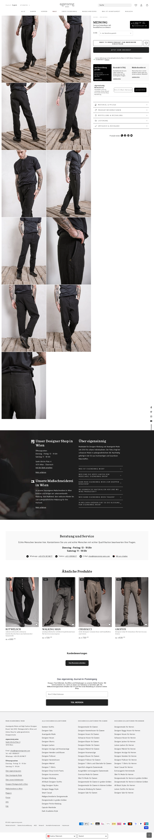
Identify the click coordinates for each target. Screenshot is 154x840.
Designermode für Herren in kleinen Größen (131, 782)
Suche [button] (102, 5)
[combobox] (61, 836)
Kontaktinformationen (53, 825)
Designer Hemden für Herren (125, 756)
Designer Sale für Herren (123, 793)
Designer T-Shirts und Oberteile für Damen (95, 763)
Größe (95, 33)
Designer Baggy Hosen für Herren (127, 731)
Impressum (65, 825)
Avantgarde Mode (49, 734)
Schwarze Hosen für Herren (125, 738)
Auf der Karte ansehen (44, 468)
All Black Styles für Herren (124, 785)
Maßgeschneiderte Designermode (55, 796)
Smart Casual (47, 793)
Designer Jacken (48, 745)
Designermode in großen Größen (54, 800)
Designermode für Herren (124, 727)
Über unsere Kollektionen (14, 780)
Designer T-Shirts (49, 767)
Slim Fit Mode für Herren (123, 774)
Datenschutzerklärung (25, 825)
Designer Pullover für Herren (125, 760)
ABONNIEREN (140, 90)
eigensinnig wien (16, 822)
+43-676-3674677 (45, 556)
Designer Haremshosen (51, 760)
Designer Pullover (49, 756)
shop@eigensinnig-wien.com (99, 556)
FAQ (7, 806)
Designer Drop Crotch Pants (53, 771)
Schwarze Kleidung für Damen (89, 789)
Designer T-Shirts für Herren (125, 763)
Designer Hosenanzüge (87, 752)
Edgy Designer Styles (50, 785)
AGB (35, 825)
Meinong (104, 17)
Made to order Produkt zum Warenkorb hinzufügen (117, 43)
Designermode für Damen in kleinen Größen (95, 785)
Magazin (9, 793)
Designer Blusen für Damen (88, 756)
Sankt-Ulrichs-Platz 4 (13, 742)
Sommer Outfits (48, 727)
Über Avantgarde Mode (14, 775)
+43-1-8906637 (71, 556)
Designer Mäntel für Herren (125, 749)
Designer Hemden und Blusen (53, 752)
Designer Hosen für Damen (88, 734)
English (14, 5)
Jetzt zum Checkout (121, 50)
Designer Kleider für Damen (89, 745)
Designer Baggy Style (50, 789)
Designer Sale (47, 731)
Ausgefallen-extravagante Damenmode (93, 771)
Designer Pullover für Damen (89, 760)
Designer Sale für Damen (87, 793)
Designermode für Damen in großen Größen (94, 782)
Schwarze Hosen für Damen (88, 738)
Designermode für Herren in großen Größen (131, 778)
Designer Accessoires (50, 774)
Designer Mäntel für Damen (88, 749)
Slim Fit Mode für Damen (87, 778)
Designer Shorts (48, 741)
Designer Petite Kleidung (51, 804)
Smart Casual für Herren (123, 767)
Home (95, 17)
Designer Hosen (48, 738)
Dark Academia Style (50, 811)
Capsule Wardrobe (49, 807)
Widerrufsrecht (10, 825)
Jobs (7, 802)
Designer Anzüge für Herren (125, 752)
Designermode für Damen (88, 727)
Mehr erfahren (41, 472)
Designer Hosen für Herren (124, 734)
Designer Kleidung (49, 778)
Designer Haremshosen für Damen (91, 731)
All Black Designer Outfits (52, 782)
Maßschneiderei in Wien (14, 788)
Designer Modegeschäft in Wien (17, 784)
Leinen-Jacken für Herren (124, 745)
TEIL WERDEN (77, 702)
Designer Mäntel (48, 763)
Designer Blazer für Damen (88, 741)
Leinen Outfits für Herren (124, 789)
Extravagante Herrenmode (124, 771)
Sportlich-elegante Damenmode (90, 767)
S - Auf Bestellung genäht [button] (108, 33)
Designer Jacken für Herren (125, 741)
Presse (8, 797)
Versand (41, 825)
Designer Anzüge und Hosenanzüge (55, 749)
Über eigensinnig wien (13, 771)
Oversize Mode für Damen (88, 774)
